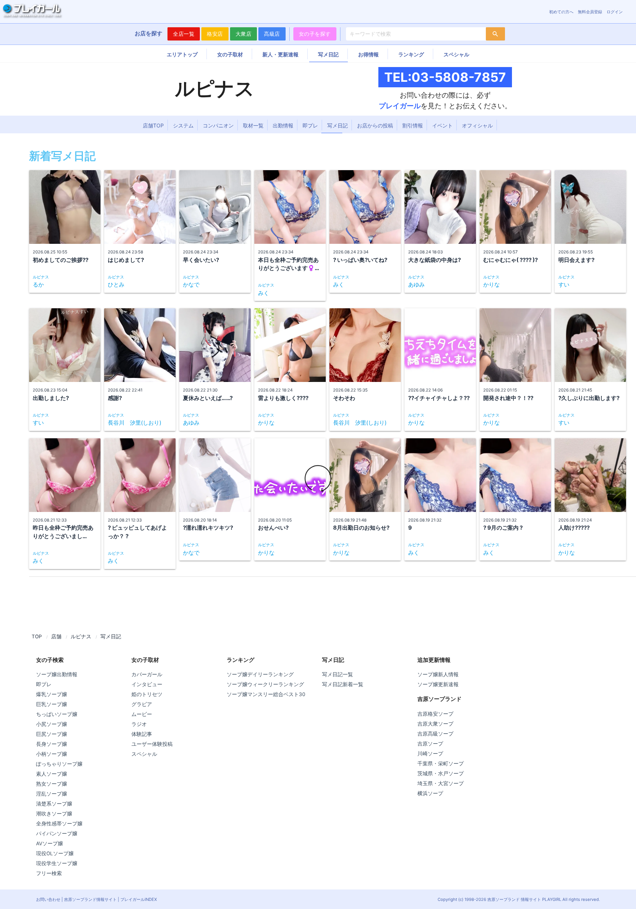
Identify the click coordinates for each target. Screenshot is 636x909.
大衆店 (244, 34)
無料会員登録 (590, 11)
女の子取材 (230, 54)
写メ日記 (328, 54)
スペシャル (456, 54)
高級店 (272, 34)
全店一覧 (183, 34)
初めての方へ (561, 11)
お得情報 (368, 54)
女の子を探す (315, 34)
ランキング (411, 54)
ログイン (615, 11)
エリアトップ (182, 54)
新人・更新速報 (280, 54)
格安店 (215, 34)
